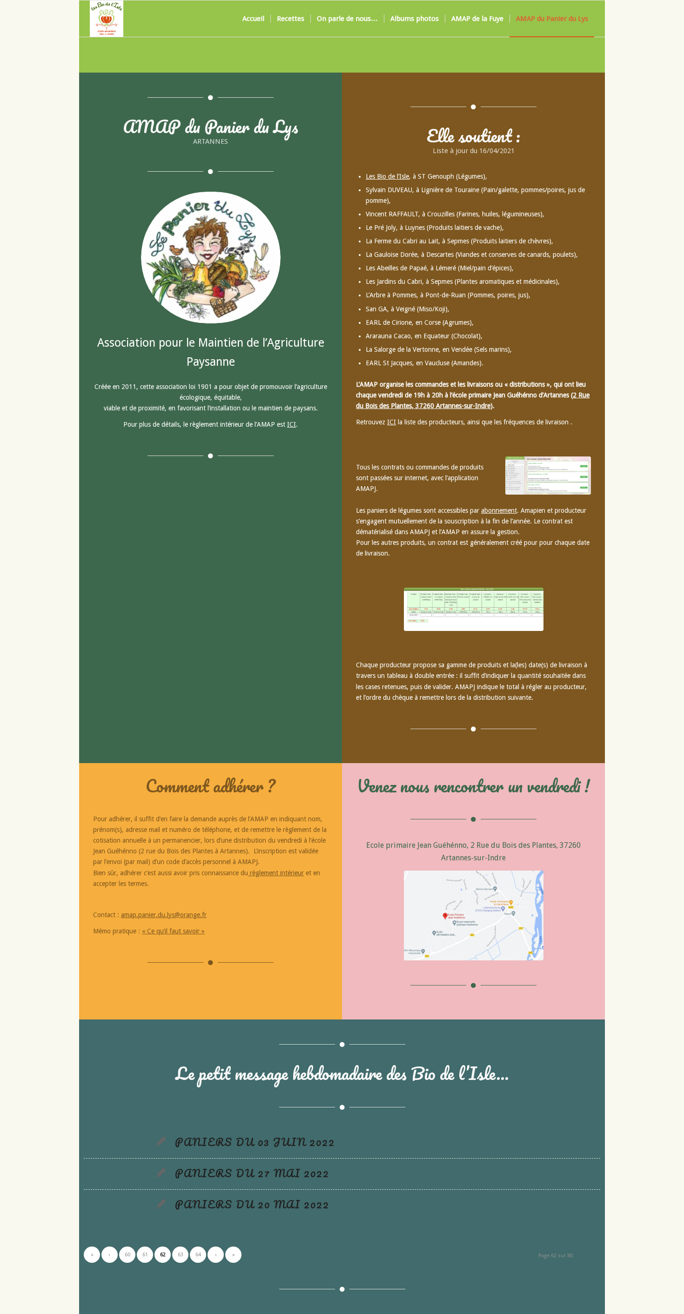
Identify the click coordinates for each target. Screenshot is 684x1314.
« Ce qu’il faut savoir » (173, 931)
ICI (291, 424)
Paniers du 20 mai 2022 (252, 1204)
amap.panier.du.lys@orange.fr (164, 914)
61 (145, 1255)
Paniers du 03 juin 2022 (255, 1141)
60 (127, 1255)
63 (180, 1255)
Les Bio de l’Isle (387, 176)
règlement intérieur (276, 873)
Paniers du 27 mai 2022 (252, 1173)
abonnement (499, 510)
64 (198, 1255)
